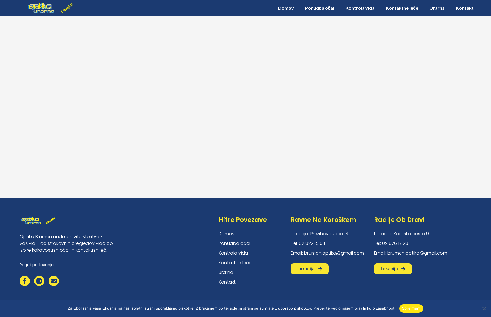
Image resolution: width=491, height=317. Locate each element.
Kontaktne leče (402, 8)
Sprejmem (411, 308)
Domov (286, 8)
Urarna (437, 8)
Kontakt (465, 8)
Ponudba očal (319, 8)
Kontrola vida (360, 8)
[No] (484, 308)
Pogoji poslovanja (37, 265)
